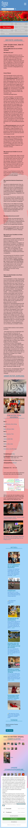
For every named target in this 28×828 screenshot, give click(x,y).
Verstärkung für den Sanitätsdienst (13, 619)
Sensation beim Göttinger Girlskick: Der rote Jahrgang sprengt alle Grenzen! (14, 645)
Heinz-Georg (14, 424)
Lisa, (5, 424)
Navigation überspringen (5, 21)
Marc (12, 439)
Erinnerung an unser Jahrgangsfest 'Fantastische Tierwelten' (13, 697)
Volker (12, 429)
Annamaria (6, 448)
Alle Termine (9, 730)
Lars (10, 448)
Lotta (8, 444)
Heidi (5, 434)
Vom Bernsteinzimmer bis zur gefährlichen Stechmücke (14, 566)
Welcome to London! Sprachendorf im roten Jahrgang (14, 671)
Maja (14, 453)
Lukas (11, 444)
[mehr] (14, 575)
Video (11, 757)
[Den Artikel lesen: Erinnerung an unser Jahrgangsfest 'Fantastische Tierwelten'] (14, 688)
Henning (14, 448)
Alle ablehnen (14, 821)
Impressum (18, 824)
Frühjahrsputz (11, 590)
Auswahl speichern (14, 815)
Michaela (8, 424)
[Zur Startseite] (5, 3)
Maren (5, 429)
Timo (12, 434)
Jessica (5, 439)
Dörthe (5, 444)
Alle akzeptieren (14, 818)
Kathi (9, 439)
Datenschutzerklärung (11, 824)
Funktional (8, 812)
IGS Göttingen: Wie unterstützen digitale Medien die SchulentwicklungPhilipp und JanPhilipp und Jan (14, 538)
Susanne (9, 434)
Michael (9, 429)
